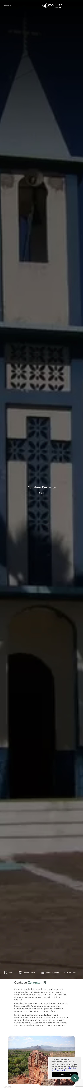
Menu (6, 5)
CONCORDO (65, 1075)
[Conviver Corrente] (61, 5)
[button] (8, 5)
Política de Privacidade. (64, 1069)
